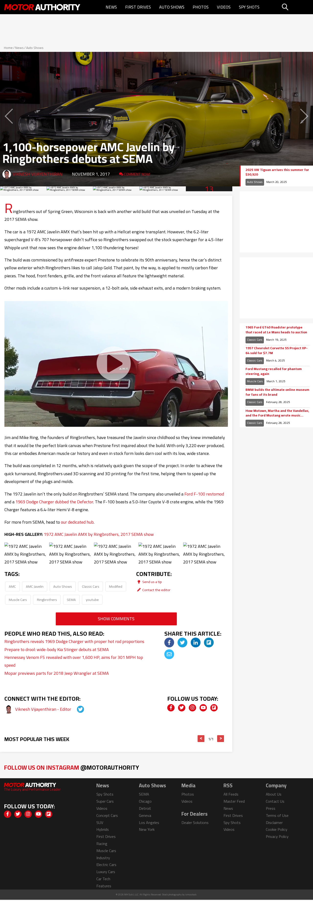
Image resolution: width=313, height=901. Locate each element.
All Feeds (231, 794)
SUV (99, 822)
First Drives (138, 7)
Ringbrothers (47, 599)
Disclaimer (274, 822)
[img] (169, 642)
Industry (103, 857)
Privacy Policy (277, 836)
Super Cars (105, 801)
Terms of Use (277, 815)
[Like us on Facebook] (171, 707)
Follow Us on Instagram (71, 767)
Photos (201, 7)
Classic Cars (90, 586)
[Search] (296, 7)
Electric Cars (106, 864)
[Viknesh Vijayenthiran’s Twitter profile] (76, 709)
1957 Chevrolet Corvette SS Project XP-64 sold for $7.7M (277, 350)
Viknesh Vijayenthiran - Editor (43, 709)
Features (103, 886)
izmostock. (191, 894)
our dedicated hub (77, 522)
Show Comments (116, 619)
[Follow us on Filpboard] (214, 707)
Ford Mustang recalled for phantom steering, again (274, 371)
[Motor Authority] (42, 7)
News (111, 7)
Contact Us (275, 801)
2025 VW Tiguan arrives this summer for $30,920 (277, 172)
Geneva (145, 815)
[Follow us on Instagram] (192, 707)
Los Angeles (149, 822)
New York (147, 829)
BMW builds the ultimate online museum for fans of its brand (277, 392)
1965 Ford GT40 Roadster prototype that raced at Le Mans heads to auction (276, 330)
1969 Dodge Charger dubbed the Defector (54, 502)
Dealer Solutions (195, 822)
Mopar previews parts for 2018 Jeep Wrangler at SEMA (56, 673)
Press (270, 808)
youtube (92, 599)
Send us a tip (152, 581)
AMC (12, 586)
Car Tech (103, 878)
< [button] (201, 738)
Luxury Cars (105, 871)
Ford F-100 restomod (204, 494)
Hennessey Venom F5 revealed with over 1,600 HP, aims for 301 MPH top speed (73, 661)
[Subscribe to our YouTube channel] (203, 707)
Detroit (145, 808)
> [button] (220, 738)
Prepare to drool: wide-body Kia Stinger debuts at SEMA (56, 649)
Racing (101, 843)
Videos (224, 7)
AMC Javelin (35, 586)
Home (8, 47)
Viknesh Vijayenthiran (38, 174)
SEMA (71, 599)
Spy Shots (249, 7)
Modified (115, 586)
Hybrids (102, 829)
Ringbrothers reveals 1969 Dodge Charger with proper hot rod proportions (74, 641)
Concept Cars (107, 815)
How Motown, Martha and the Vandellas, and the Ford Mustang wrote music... (277, 413)
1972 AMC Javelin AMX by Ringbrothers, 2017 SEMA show (99, 534)
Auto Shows (171, 7)
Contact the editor (156, 589)
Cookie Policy (276, 829)
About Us (273, 794)
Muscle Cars (18, 599)
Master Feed (234, 801)
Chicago (145, 801)
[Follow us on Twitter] (181, 707)
